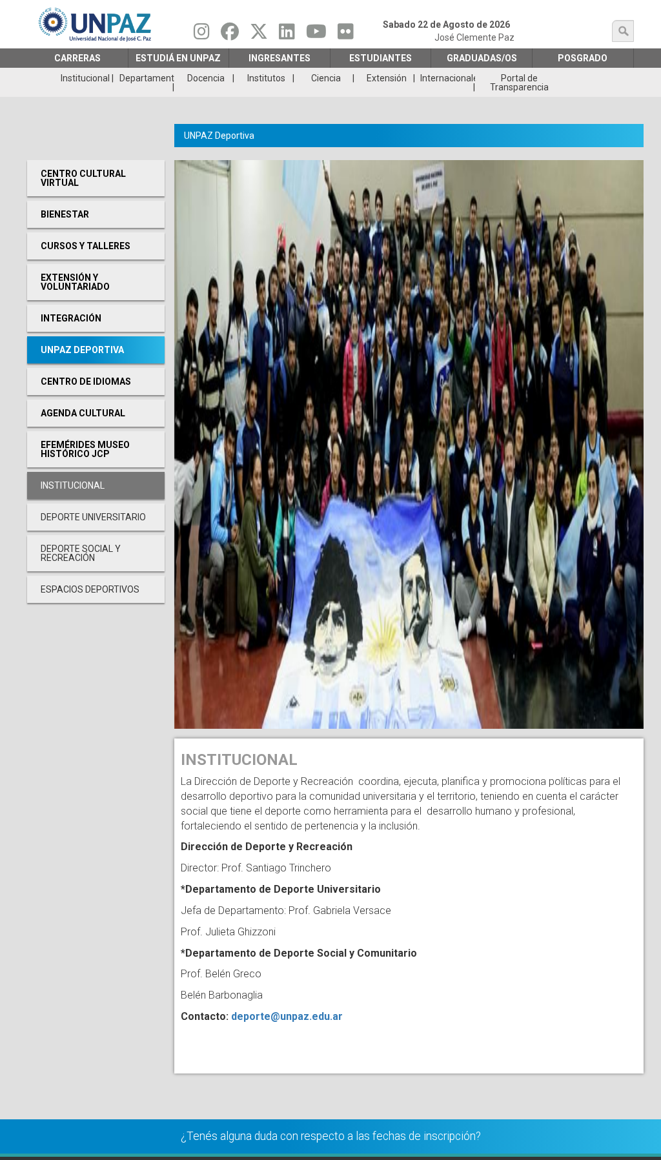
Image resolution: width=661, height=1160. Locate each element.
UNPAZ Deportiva (219, 135)
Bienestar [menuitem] (65, 214)
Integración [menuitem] (71, 318)
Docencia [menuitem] (206, 78)
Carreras (77, 58)
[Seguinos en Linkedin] (287, 35)
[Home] (95, 24)
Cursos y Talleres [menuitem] (85, 246)
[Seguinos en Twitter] (259, 35)
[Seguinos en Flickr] (346, 35)
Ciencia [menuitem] (326, 78)
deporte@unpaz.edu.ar (287, 1016)
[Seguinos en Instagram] (202, 35)
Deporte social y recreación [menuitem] (81, 553)
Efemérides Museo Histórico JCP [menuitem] (85, 449)
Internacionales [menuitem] (447, 78)
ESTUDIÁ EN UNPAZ (178, 58)
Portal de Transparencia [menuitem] (519, 82)
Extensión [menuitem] (387, 78)
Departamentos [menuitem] (146, 78)
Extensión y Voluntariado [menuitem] (75, 282)
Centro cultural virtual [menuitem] (83, 178)
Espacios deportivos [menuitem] (90, 589)
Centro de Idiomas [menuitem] (86, 381)
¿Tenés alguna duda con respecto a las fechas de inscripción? (331, 1136)
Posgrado (582, 58)
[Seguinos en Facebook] (230, 35)
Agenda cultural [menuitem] (83, 413)
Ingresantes (279, 58)
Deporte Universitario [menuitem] (93, 517)
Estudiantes (380, 58)
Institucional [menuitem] (85, 78)
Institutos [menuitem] (266, 78)
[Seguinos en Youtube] (316, 35)
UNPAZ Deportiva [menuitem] (82, 350)
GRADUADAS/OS (482, 58)
